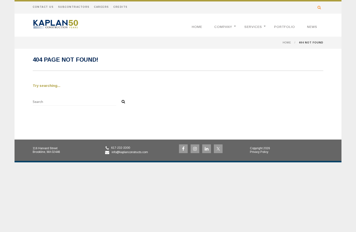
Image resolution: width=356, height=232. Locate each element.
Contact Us (43, 7)
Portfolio (284, 27)
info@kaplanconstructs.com (130, 152)
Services (253, 27)
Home (197, 27)
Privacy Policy (259, 152)
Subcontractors (74, 7)
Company (223, 27)
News (312, 27)
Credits (120, 7)
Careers (101, 7)
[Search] (121, 101)
